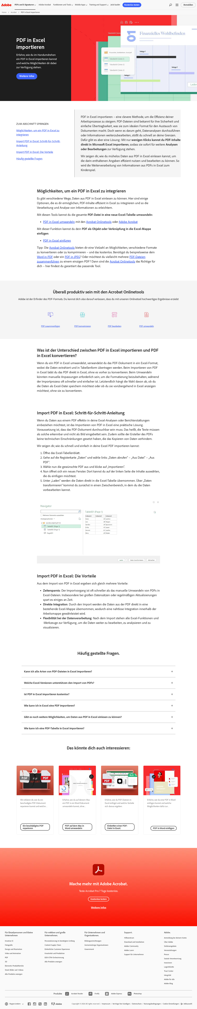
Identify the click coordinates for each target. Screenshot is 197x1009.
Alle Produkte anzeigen (13, 974)
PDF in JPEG (72, 257)
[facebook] (29, 1003)
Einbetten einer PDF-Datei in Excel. (117, 827)
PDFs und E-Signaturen (24, 5)
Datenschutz (137, 1004)
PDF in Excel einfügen (57, 240)
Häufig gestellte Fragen (29, 158)
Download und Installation (134, 942)
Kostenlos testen (131, 5)
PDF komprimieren (82, 326)
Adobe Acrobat (45, 5)
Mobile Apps (80, 5)
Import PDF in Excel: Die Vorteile (34, 152)
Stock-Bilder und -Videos (14, 970)
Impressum (106, 1004)
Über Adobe (168, 942)
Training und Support (98, 5)
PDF (6, 957)
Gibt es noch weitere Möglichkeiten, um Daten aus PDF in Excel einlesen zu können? (73, 717)
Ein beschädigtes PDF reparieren (33, 827)
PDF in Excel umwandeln (59, 222)
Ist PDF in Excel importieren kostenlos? (46, 694)
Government (89, 949)
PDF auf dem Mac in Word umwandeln (74, 827)
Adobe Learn (129, 950)
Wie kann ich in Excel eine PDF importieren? (49, 705)
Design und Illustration (13, 949)
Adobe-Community (131, 946)
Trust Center (168, 971)
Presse (166, 954)
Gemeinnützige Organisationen (96, 945)
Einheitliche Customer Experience (57, 949)
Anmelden (188, 5)
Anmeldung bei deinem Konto (175, 938)
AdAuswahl (188, 1004)
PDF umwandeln (146, 326)
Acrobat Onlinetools (99, 222)
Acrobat (14, 12)
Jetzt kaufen (115, 5)
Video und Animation (13, 953)
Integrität (167, 975)
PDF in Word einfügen (163, 828)
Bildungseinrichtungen (92, 941)
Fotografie (9, 945)
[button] (177, 4)
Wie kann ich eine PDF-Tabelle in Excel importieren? (54, 728)
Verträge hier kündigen (121, 1004)
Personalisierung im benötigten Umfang (60, 941)
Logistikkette (169, 967)
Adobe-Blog (168, 983)
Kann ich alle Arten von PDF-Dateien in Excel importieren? (58, 671)
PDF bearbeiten (114, 326)
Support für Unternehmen (134, 954)
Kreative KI (9, 941)
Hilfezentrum (129, 938)
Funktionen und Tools (62, 5)
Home (4, 12)
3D (6, 962)
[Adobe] (6, 5)
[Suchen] (170, 5)
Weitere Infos (26, 76)
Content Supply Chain (53, 945)
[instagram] (34, 1003)
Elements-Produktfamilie (14, 966)
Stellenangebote (170, 946)
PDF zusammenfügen (50, 326)
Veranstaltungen (170, 950)
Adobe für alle (169, 979)
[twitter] (40, 1003)
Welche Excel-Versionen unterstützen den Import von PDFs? (59, 683)
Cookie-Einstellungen (171, 1004)
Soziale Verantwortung (172, 959)
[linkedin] (45, 1003)
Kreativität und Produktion (54, 953)
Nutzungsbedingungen (152, 1004)
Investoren (168, 963)
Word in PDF (45, 257)
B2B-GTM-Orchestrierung (54, 957)
